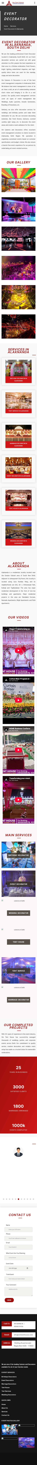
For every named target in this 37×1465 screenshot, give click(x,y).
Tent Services (6, 1391)
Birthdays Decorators (9, 1377)
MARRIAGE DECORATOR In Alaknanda (18, 445)
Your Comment (11, 1285)
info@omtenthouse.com (23, 1335)
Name (8, 1225)
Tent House (5, 1387)
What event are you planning (15, 1253)
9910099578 (18, 1324)
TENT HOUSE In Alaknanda (18, 508)
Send (9, 1300)
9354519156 (18, 1326)
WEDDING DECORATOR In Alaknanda (18, 542)
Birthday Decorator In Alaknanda (18, 380)
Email (8, 1243)
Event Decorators (8, 1380)
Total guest (10, 1274)
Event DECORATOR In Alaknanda (18, 476)
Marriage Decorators (9, 1384)
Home (6, 26)
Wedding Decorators (9, 1395)
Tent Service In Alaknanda (18, 411)
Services (13, 26)
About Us (5, 1408)
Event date (9, 1263)
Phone (8, 1234)
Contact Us (5, 1415)
